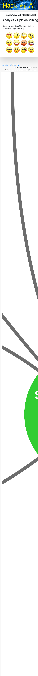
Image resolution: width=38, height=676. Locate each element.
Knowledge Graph (7, 65)
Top (18, 65)
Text (14, 65)
